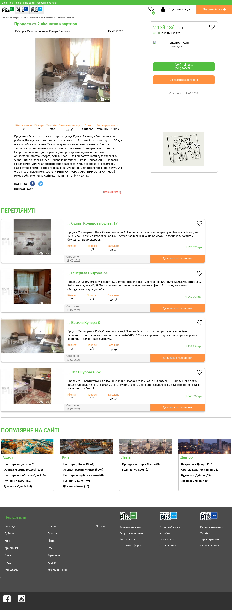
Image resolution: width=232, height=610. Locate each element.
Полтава (53, 533)
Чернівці (101, 526)
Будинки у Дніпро (196, 475)
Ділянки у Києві (76, 486)
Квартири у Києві (78, 464)
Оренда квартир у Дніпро (200, 470)
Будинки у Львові (135, 470)
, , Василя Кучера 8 (83, 323)
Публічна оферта (130, 545)
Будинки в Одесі (18, 481)
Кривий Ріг (11, 548)
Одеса (52, 526)
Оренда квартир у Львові (141, 464)
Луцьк (8, 562)
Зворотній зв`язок (46, 3)
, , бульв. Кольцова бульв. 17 (92, 224)
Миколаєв (11, 570)
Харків (52, 562)
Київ (7, 541)
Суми (51, 548)
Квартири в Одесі (19, 464)
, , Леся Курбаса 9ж (84, 372)
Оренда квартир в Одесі (23, 470)
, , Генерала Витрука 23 (87, 273)
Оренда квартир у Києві (83, 470)
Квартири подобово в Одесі (25, 475)
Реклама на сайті (25, 3)
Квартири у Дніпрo (197, 464)
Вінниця (10, 526)
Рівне (51, 541)
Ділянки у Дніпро (195, 481)
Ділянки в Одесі (18, 486)
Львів (8, 555)
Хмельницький (57, 570)
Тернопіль (54, 555)
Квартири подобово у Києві (83, 475)
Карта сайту (127, 539)
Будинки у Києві (76, 481)
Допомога (7, 3)
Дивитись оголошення (177, 258)
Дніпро (9, 533)
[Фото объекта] (72, 70)
